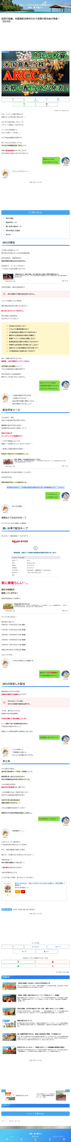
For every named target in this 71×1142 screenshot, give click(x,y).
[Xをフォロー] (18, 961)
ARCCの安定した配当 (13, 230)
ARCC (16, 909)
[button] (47, 105)
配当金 (32, 909)
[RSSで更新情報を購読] (53, 966)
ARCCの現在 (10, 218)
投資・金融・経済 (7, 909)
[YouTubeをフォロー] (53, 961)
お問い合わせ (35, 1136)
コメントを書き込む (35, 1114)
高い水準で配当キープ (13, 226)
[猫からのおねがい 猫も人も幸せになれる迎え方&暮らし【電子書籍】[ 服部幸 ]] (8, 889)
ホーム (12, 1136)
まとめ (8, 234)
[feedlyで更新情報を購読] (18, 966)
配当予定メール (11, 222)
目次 (33, 212)
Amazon (18, 891)
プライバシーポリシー (59, 1136)
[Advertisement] (35, 36)
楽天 (23, 891)
